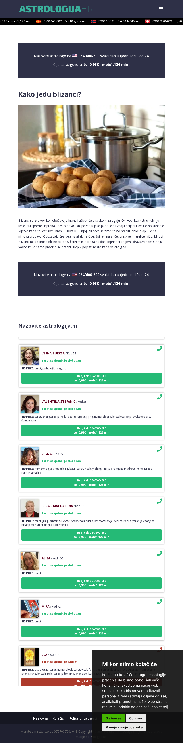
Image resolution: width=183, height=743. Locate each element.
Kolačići (58, 718)
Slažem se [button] (113, 718)
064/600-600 (88, 55)
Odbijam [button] (135, 718)
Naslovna (40, 718)
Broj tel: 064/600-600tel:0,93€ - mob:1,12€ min (91, 372)
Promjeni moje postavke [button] (124, 727)
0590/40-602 (60, 21)
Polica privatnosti (83, 718)
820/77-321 (115, 21)
